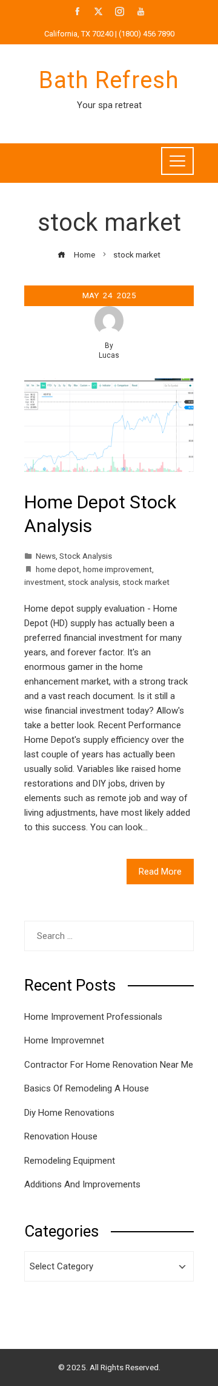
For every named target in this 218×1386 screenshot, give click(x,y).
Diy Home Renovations (69, 1112)
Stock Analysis (85, 556)
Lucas (109, 355)
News (46, 556)
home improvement (117, 569)
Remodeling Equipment (69, 1160)
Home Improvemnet (64, 1040)
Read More (160, 871)
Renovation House (60, 1136)
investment (44, 582)
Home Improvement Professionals (93, 1016)
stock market (146, 582)
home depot (57, 569)
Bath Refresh (109, 80)
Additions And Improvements (82, 1184)
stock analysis (93, 582)
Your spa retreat (109, 105)
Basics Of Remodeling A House (86, 1088)
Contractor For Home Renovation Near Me (108, 1064)
